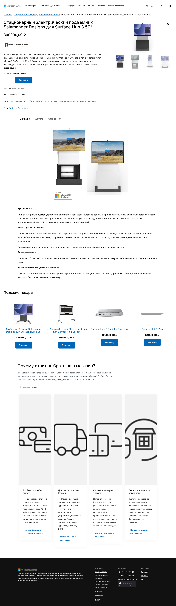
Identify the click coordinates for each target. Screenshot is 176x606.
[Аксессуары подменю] (75, 5)
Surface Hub (40, 101)
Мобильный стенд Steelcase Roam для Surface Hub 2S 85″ (66, 330)
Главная (8, 14)
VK (142, 579)
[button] (168, 24)
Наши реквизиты (101, 572)
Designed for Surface (25, 14)
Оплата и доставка (101, 584)
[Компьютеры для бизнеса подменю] (61, 5)
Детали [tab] (39, 119)
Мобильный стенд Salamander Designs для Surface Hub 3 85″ (24, 330)
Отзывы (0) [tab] (54, 119)
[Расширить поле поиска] (161, 5)
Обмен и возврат (101, 588)
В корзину (23, 80)
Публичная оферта (101, 575)
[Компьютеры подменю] (36, 5)
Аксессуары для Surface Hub (61, 101)
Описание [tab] (25, 119)
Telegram (144, 572)
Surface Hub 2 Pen (152, 329)
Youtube (144, 576)
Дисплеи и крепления (48, 14)
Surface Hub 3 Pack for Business (109, 329)
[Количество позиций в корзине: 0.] (170, 6)
